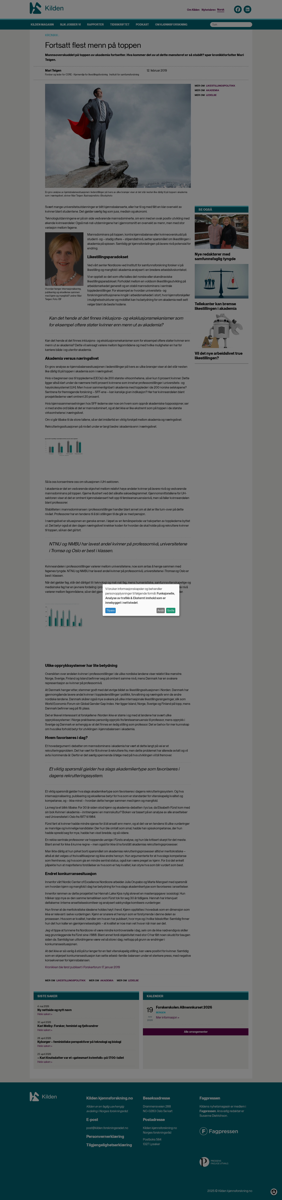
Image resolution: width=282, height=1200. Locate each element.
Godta (170, 610)
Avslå (160, 610)
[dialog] (141, 600)
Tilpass (110, 610)
